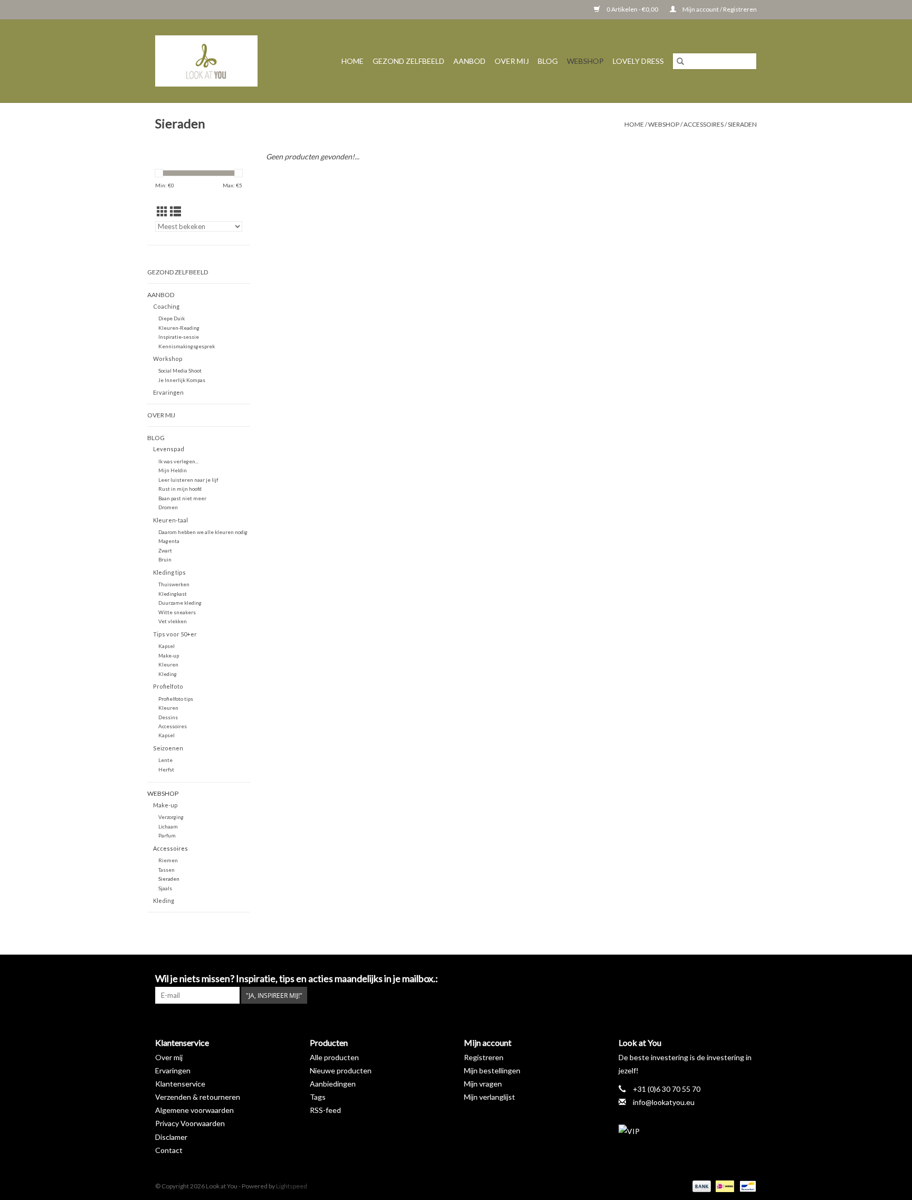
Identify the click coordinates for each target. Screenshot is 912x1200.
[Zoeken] (680, 61)
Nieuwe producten (341, 1070)
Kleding (167, 674)
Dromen (168, 507)
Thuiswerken (173, 584)
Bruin (165, 559)
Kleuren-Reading (179, 328)
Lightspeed (291, 1186)
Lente (165, 760)
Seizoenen (168, 748)
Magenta (168, 541)
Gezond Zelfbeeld (408, 60)
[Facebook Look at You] (693, 978)
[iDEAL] (723, 1185)
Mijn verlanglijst (489, 1096)
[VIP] (688, 1131)
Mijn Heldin (172, 470)
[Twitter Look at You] (711, 978)
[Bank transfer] (700, 1185)
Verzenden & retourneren (197, 1096)
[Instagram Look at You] (748, 978)
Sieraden (742, 124)
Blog (548, 60)
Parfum (167, 835)
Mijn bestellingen (492, 1070)
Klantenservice (180, 1083)
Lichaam (168, 826)
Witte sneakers (177, 612)
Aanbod (469, 60)
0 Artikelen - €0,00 (632, 9)
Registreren (484, 1057)
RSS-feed (325, 1110)
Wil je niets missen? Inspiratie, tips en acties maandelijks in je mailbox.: (296, 978)
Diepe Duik (171, 318)
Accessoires (703, 124)
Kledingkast (172, 594)
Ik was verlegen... (178, 461)
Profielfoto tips (175, 699)
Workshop (168, 358)
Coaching (166, 306)
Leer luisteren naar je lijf (188, 480)
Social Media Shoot (180, 370)
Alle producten (334, 1057)
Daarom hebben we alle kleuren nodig (203, 532)
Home (352, 60)
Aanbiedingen (333, 1083)
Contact (169, 1150)
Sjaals (165, 888)
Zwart (165, 550)
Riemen (168, 860)
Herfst (166, 769)
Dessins (168, 717)
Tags (318, 1096)
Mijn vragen (483, 1083)
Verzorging (171, 817)
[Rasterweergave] (162, 211)
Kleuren (168, 664)
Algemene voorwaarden (194, 1110)
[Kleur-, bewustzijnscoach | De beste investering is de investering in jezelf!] (214, 61)
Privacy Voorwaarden (190, 1123)
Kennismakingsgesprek (186, 346)
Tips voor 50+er (175, 634)
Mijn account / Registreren (719, 9)
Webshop (585, 60)
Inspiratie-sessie (178, 337)
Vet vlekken (172, 621)
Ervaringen (168, 392)
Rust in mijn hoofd (180, 488)
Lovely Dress (638, 60)
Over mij (512, 60)
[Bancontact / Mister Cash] (746, 1185)
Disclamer (171, 1136)
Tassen (166, 869)
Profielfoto (168, 686)
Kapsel (166, 646)
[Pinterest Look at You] (729, 978)
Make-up (168, 655)
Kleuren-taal (170, 520)
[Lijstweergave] (175, 211)
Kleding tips (169, 572)
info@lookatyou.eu (664, 1102)
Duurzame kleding (180, 602)
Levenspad (168, 448)
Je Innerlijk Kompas (181, 380)
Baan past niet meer (182, 498)
